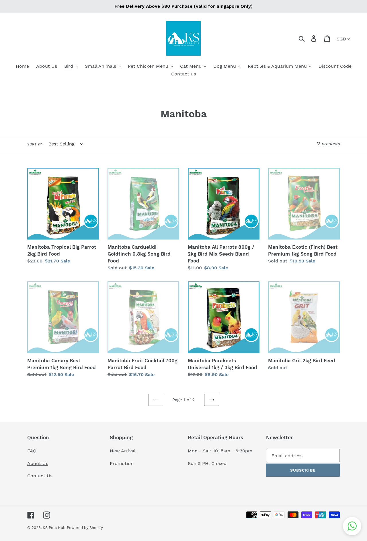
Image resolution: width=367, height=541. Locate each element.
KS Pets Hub (54, 528)
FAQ (31, 451)
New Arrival (123, 451)
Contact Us (39, 475)
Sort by (34, 144)
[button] (352, 526)
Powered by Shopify (85, 528)
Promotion (122, 463)
